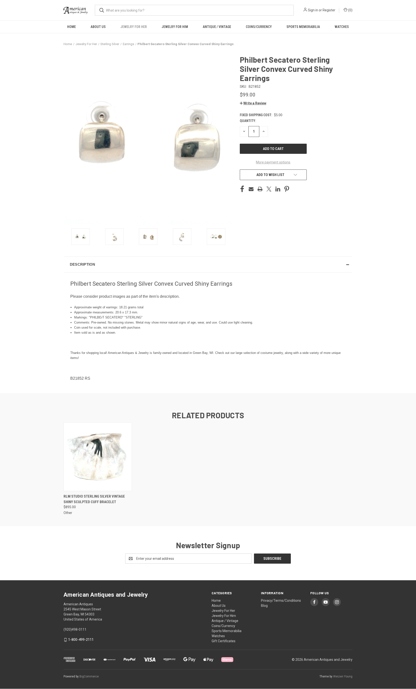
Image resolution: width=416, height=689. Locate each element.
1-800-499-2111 (81, 639)
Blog (264, 606)
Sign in (313, 10)
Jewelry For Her (133, 27)
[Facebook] (242, 189)
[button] (253, 103)
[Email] (251, 189)
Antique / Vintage (217, 27)
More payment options (273, 162)
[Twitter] (268, 189)
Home (71, 27)
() (349, 10)
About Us (98, 27)
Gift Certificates (223, 641)
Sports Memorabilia (303, 27)
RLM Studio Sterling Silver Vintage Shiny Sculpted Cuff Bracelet (94, 499)
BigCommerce (89, 676)
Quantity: (248, 121)
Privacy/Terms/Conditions (281, 600)
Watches (342, 27)
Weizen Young (342, 676)
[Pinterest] (286, 189)
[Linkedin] (277, 189)
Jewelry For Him (175, 27)
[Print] (260, 189)
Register (329, 10)
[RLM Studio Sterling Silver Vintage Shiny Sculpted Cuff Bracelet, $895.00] (98, 456)
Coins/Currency (259, 27)
